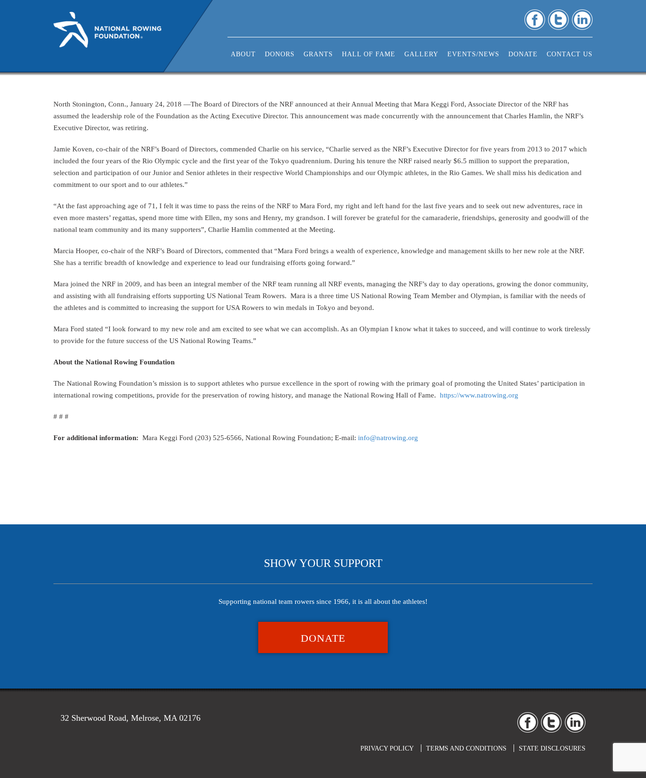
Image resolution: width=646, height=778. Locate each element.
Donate (323, 638)
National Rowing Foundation (107, 33)
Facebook (534, 19)
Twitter (558, 19)
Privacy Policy (387, 748)
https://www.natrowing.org (479, 395)
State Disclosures (552, 748)
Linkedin (582, 19)
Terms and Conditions (466, 748)
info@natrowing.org (388, 438)
